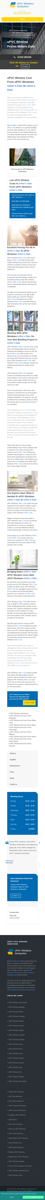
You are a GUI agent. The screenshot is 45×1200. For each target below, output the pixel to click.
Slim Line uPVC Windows (17, 1129)
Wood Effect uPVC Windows (18, 1138)
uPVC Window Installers (17, 1035)
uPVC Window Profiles (16, 1058)
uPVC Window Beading (16, 1007)
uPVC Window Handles (16, 1039)
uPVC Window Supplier (16, 1161)
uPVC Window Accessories (18, 1002)
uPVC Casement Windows (17, 1106)
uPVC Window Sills (15, 1072)
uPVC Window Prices (16, 1053)
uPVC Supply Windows (16, 1077)
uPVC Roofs (13, 1120)
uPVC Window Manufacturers (19, 1171)
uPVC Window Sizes (15, 1175)
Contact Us (29, 703)
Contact (25, 66)
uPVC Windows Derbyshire (19, 713)
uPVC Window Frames (16, 1026)
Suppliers (13, 759)
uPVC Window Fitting (16, 1021)
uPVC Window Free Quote (18, 1081)
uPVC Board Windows (16, 1101)
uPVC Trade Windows (16, 1133)
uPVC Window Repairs (16, 1063)
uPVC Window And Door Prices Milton (23, 737)
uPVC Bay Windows (15, 1096)
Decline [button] (12, 1197)
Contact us (13, 784)
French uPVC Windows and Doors (20, 1166)
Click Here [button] (34, 1193)
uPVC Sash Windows (16, 1124)
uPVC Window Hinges (16, 1030)
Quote (12, 778)
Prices (12, 772)
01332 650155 (22, 13)
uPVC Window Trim (15, 1143)
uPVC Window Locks (16, 1044)
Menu (22, 19)
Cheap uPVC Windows (16, 1092)
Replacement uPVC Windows (18, 1157)
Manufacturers (15, 766)
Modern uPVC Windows (17, 1152)
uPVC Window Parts (15, 1049)
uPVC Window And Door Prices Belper (23, 725)
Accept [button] (33, 1197)
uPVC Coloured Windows (17, 1110)
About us (13, 753)
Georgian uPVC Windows (17, 1115)
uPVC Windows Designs (17, 1016)
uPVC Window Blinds (16, 1012)
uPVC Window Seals (15, 1067)
